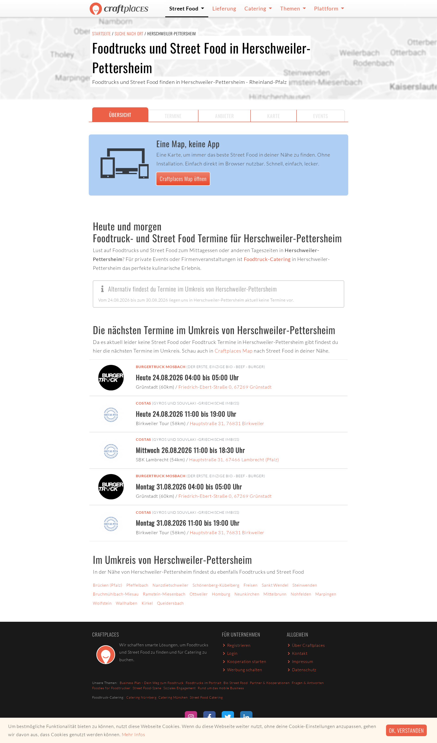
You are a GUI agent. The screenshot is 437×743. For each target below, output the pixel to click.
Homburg (221, 593)
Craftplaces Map (234, 351)
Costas (143, 403)
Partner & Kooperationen (270, 683)
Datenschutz (304, 669)
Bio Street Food (236, 683)
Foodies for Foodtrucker (111, 688)
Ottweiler (199, 593)
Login (232, 653)
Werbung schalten (244, 669)
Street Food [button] (184, 8)
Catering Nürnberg (141, 697)
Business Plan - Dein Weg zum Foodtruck (152, 683)
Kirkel (147, 603)
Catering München (173, 697)
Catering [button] (255, 8)
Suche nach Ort (129, 33)
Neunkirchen (246, 593)
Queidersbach (170, 603)
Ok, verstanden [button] (406, 730)
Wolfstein (102, 603)
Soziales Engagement (179, 688)
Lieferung (224, 8)
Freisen (251, 585)
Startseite (101, 33)
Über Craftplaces (308, 645)
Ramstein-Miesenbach (164, 593)
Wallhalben (126, 603)
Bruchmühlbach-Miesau (116, 593)
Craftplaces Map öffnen (183, 179)
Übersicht (120, 114)
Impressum (302, 661)
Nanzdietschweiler (170, 585)
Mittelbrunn (275, 593)
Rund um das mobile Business (221, 688)
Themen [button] (290, 8)
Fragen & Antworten (308, 683)
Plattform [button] (327, 8)
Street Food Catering (206, 697)
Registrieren (239, 645)
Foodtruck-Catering (267, 259)
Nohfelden (301, 593)
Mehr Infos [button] (133, 734)
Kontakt (299, 653)
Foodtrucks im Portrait (203, 683)
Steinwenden (304, 585)
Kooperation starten (246, 661)
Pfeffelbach (137, 585)
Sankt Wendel (275, 585)
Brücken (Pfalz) (107, 585)
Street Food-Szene (147, 688)
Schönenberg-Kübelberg (216, 585)
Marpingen (325, 593)
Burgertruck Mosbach (160, 366)
